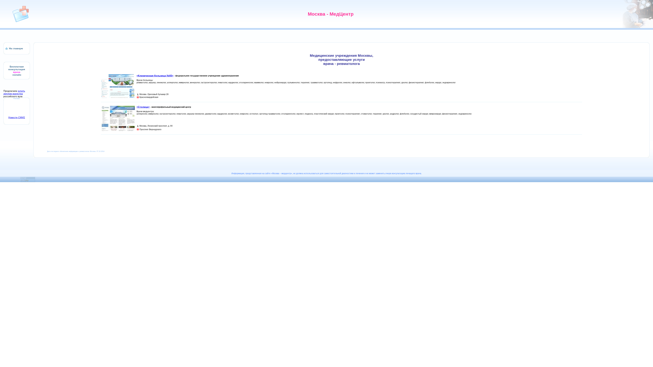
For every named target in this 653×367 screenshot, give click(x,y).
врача (16, 72)
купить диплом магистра (14, 92)
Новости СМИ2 (16, 117)
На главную (16, 48)
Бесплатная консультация (16, 68)
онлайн (16, 74)
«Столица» (143, 107)
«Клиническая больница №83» (155, 75)
